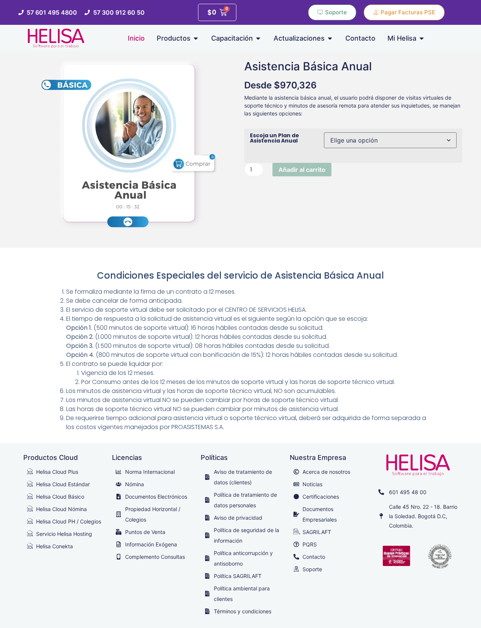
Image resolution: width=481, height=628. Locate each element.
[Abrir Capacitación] (258, 38)
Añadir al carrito (301, 169)
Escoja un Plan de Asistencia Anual (274, 138)
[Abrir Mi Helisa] (421, 38)
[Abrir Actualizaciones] (330, 38)
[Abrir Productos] (195, 38)
